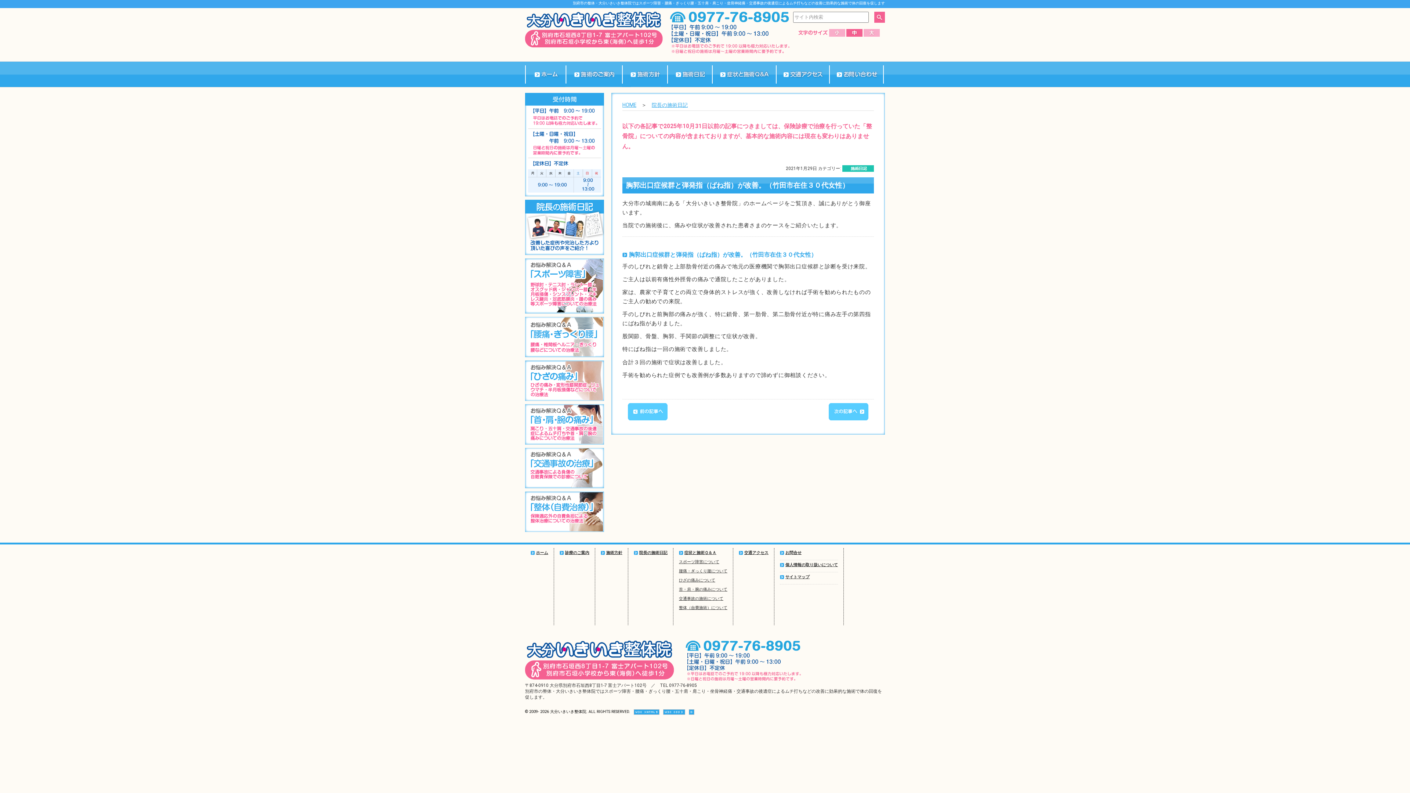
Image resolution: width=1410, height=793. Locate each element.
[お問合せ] (856, 74)
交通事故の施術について (701, 598)
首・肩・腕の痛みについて (703, 589)
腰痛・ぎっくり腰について (703, 571)
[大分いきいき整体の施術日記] (689, 74)
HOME (629, 105)
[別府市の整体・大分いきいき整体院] (594, 45)
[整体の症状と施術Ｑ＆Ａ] (744, 74)
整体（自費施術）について (703, 607)
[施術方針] (644, 74)
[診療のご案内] (593, 74)
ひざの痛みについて (697, 580)
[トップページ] (545, 74)
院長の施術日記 (670, 105)
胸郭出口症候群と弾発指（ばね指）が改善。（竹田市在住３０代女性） (737, 185)
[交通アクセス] (802, 74)
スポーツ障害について (699, 562)
